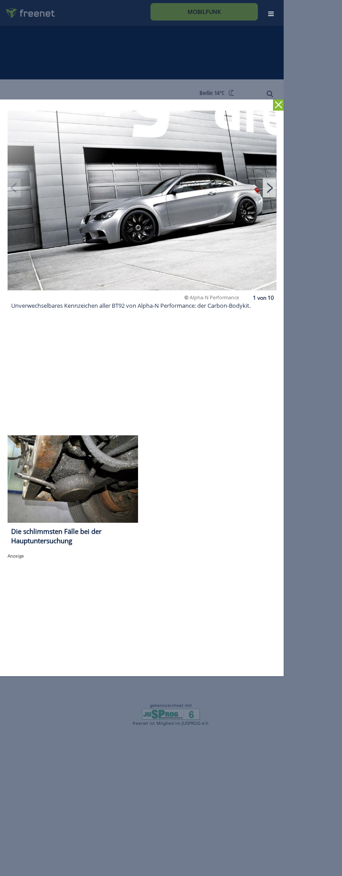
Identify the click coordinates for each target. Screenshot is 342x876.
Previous (14, 187)
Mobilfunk (204, 12)
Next (269, 187)
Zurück (278, 105)
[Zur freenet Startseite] (27, 9)
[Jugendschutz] (171, 714)
